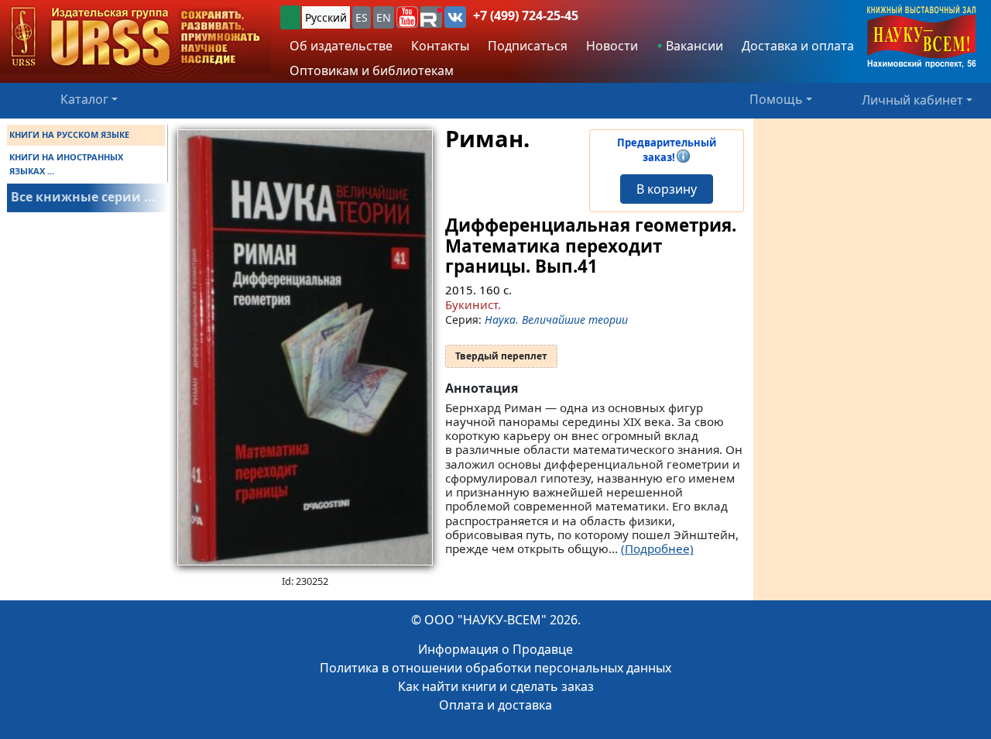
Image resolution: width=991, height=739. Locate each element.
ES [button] (361, 17)
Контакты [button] (440, 45)
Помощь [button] (776, 99)
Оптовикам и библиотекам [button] (372, 70)
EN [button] (383, 17)
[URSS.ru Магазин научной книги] (135, 37)
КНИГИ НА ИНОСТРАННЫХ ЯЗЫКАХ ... (66, 164)
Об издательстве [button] (341, 45)
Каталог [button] (84, 99)
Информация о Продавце (495, 649)
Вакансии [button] (693, 45)
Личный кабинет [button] (912, 99)
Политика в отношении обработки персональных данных (495, 667)
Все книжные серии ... (83, 196)
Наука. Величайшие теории (556, 319)
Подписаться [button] (528, 45)
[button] (407, 17)
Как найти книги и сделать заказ (496, 686)
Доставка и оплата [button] (798, 45)
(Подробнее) (657, 548)
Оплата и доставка (495, 704)
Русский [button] (326, 17)
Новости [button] (612, 45)
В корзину (666, 189)
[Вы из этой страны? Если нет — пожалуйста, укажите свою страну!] (290, 17)
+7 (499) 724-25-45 (525, 15)
